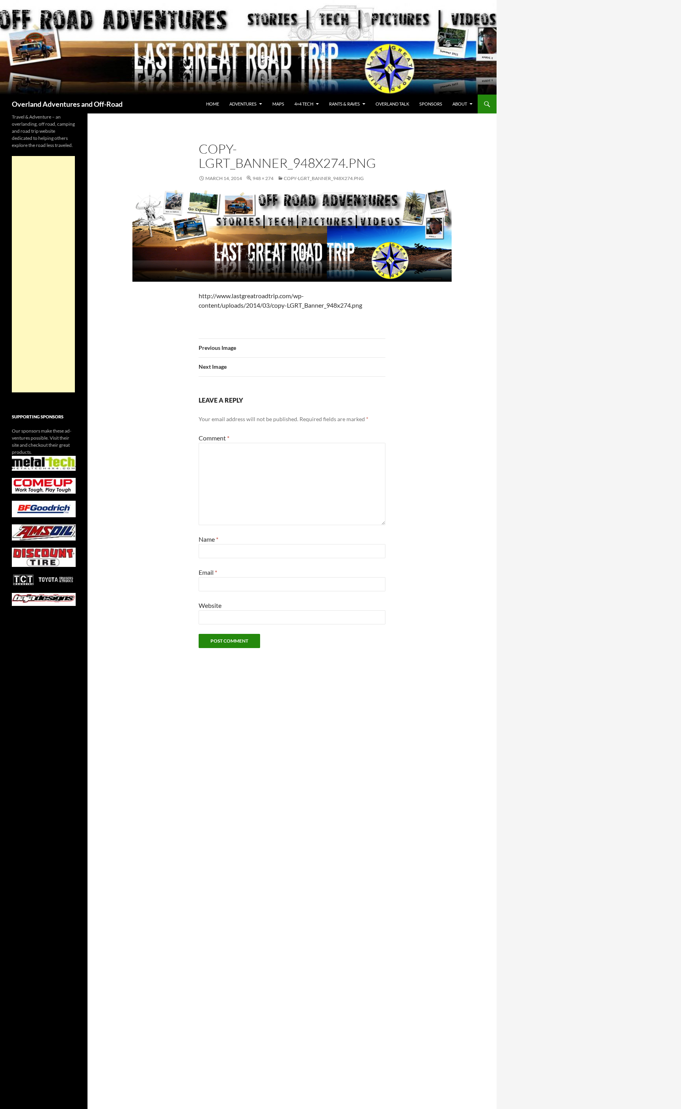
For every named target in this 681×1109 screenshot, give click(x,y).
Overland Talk (392, 103)
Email (208, 572)
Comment (214, 438)
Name (208, 539)
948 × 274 (263, 178)
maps (278, 103)
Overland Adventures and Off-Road (67, 104)
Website (210, 605)
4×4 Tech (303, 103)
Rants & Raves (344, 103)
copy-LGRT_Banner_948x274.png (324, 178)
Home (212, 103)
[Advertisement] (43, 274)
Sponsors (430, 103)
